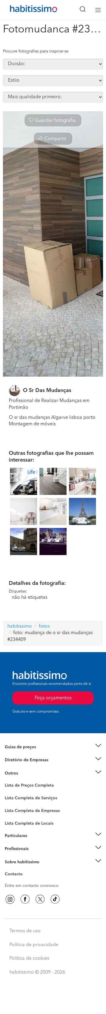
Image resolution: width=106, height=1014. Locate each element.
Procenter (14, 798)
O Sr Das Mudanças (47, 390)
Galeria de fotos (20, 792)
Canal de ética (18, 875)
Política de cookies (29, 958)
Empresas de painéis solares (31, 767)
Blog (9, 780)
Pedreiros (14, 815)
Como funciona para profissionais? (37, 856)
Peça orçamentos (53, 1004)
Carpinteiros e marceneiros (30, 820)
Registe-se (14, 849)
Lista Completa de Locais (29, 823)
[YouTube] (40, 899)
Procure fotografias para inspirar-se (36, 51)
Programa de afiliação (25, 881)
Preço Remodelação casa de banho (38, 754)
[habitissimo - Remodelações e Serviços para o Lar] (27, 10)
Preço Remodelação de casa (31, 760)
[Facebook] (25, 899)
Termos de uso (25, 931)
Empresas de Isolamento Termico (36, 803)
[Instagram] (10, 899)
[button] (53, 747)
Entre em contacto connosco (32, 886)
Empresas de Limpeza (25, 773)
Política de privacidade (33, 945)
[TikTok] (55, 899)
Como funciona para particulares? (36, 843)
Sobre (10, 869)
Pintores (12, 809)
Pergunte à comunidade (27, 786)
